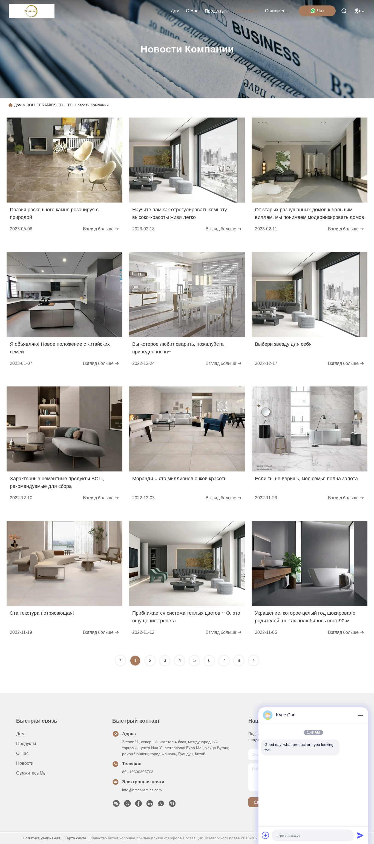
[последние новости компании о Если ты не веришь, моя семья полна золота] (309, 470)
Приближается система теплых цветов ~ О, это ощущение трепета (186, 616)
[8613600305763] (161, 805)
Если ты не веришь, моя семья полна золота (306, 478)
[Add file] (265, 835)
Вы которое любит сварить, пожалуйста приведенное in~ (178, 347)
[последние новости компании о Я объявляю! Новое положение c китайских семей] (64, 335)
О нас (192, 10)
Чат (320, 10)
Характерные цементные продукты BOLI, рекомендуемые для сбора (57, 482)
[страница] (253, 660)
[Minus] (360, 715)
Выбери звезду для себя (283, 344)
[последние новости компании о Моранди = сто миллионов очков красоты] (187, 470)
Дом (175, 10)
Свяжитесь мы (278, 10)
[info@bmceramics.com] (172, 805)
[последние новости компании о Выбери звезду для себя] (309, 335)
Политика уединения (41, 838)
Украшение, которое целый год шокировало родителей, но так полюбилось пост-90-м (305, 616)
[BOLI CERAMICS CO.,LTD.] (31, 11)
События (245, 11)
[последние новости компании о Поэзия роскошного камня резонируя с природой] (64, 201)
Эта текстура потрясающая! (42, 613)
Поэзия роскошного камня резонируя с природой (54, 213)
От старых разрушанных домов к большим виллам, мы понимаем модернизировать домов (309, 213)
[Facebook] (138, 805)
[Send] (360, 835)
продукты (215, 11)
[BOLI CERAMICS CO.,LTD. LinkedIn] (150, 805)
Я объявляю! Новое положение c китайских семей (60, 347)
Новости (24, 763)
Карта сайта (75, 838)
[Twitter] (127, 805)
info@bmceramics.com (142, 790)
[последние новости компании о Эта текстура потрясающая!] (64, 604)
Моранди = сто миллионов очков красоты (180, 478)
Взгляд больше (99, 229)
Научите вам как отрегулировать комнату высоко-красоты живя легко (179, 213)
